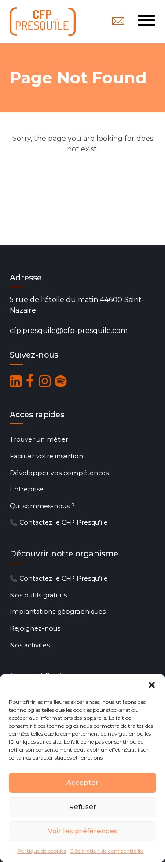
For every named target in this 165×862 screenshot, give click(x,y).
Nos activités (30, 645)
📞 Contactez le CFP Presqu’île (59, 522)
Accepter (82, 782)
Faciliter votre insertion (46, 456)
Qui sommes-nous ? (42, 506)
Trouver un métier (39, 439)
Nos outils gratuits (38, 595)
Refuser (82, 806)
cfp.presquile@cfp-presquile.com (69, 330)
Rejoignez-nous (35, 628)
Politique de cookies (41, 850)
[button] (151, 685)
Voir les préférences (82, 831)
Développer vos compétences (59, 473)
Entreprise (27, 489)
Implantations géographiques (58, 612)
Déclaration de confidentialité (107, 850)
